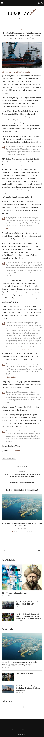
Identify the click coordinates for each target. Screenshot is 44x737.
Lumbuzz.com (30, 730)
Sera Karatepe (19, 38)
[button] (4, 513)
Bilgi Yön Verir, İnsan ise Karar (15, 593)
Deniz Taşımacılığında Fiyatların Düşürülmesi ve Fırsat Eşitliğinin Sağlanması (28, 688)
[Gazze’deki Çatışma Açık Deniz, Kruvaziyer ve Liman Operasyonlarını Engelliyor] (22, 507)
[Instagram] (39, 3)
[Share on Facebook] (20, 466)
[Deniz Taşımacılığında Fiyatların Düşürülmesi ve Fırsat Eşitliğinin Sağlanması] (8, 689)
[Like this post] (18, 466)
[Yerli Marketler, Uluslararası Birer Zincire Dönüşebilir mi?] (8, 605)
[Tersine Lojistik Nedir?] (8, 677)
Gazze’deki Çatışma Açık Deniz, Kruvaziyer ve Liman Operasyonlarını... (22, 524)
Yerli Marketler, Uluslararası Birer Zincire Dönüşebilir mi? (28, 603)
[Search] (42, 3)
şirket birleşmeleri (9, 458)
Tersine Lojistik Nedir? (24, 674)
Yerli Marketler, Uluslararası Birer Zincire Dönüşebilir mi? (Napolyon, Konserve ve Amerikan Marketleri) (29, 616)
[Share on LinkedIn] (24, 466)
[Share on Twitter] (22, 466)
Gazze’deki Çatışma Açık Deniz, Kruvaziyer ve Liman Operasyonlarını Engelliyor (21, 663)
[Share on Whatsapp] (26, 466)
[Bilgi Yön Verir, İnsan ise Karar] (22, 577)
